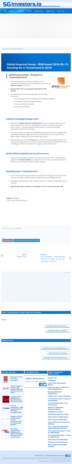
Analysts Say (39, 11)
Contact (64, 461)
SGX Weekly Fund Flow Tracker (58, 414)
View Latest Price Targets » (58, 353)
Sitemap (59, 461)
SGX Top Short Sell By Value (57, 419)
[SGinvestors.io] (3, 49)
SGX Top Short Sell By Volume (58, 417)
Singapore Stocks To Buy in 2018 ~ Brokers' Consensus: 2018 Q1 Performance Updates (16, 420)
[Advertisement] (36, 287)
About (69, 461)
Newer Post (21, 256)
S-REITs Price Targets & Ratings (59, 396)
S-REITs (29, 11)
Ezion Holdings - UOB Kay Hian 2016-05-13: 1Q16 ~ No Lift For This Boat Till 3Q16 (52, 258)
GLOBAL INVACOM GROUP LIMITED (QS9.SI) (27, 240)
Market (11, 11)
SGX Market (52, 380)
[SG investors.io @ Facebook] (41, 384)
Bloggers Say (50, 11)
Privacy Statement (43, 461)
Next (46, 373)
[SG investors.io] (5, 11)
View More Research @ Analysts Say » (55, 348)
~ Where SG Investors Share (49, 455)
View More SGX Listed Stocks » (57, 326)
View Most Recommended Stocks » (56, 357)
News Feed (60, 11)
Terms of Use (52, 461)
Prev (26, 373)
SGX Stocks (20, 11)
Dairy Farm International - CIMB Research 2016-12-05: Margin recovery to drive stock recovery (16, 433)
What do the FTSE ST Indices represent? (16, 378)
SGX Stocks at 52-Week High (58, 439)
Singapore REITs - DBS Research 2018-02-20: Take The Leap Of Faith (16, 399)
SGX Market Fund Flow (55, 412)
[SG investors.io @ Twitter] (45, 384)
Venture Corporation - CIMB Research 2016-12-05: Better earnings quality (16, 409)
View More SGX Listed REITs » (58, 331)
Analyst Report (7, 240)
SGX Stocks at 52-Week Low (57, 442)
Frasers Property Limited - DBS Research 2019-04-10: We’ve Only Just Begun (16, 389)
